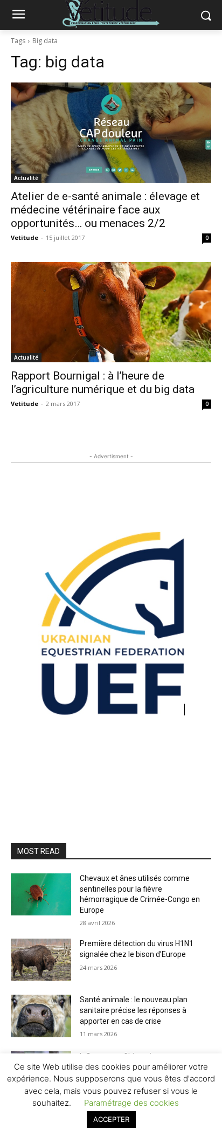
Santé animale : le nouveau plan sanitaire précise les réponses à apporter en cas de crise (134, 1010)
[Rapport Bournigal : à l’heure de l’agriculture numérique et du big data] (111, 312)
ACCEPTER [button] (111, 1119)
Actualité (26, 178)
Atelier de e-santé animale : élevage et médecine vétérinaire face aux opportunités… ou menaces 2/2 (105, 210)
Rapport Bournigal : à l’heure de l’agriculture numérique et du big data (103, 382)
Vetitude (24, 237)
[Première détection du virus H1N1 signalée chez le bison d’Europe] (41, 960)
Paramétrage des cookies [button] (131, 1103)
